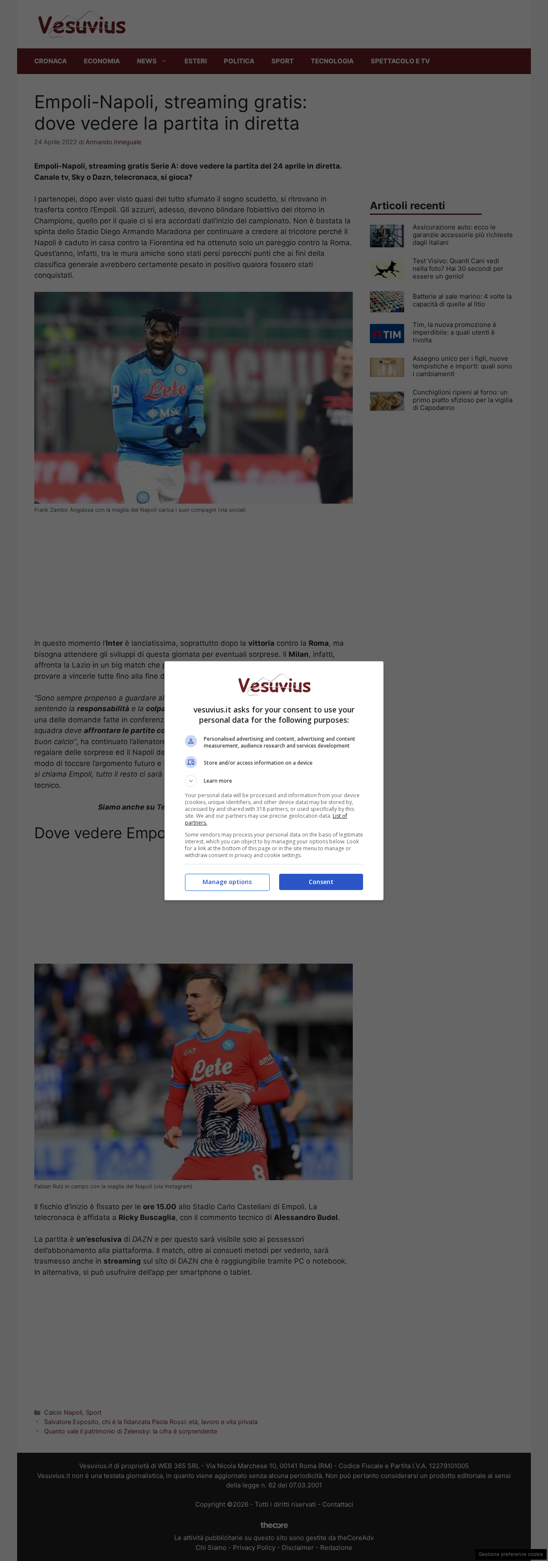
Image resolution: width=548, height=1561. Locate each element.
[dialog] (274, 780)
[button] (274, 781)
